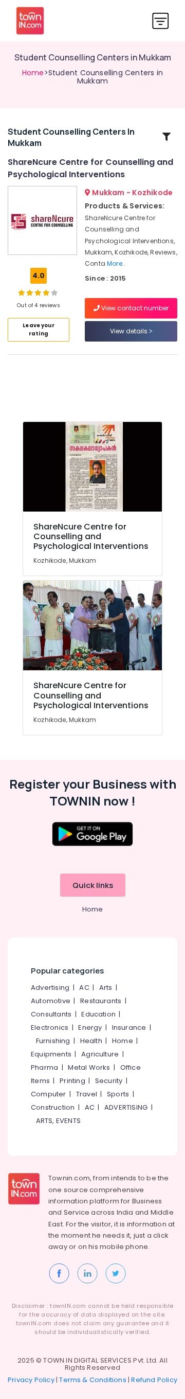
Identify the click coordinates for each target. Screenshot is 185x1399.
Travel (86, 1094)
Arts (106, 987)
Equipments (51, 1054)
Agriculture (100, 1054)
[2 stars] (54, 292)
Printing (72, 1081)
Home (33, 73)
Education (98, 1014)
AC (84, 987)
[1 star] (46, 292)
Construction (53, 1107)
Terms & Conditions (92, 1380)
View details (129, 331)
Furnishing (53, 1041)
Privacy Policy (31, 1380)
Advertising (50, 987)
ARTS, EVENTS (58, 1121)
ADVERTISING (125, 1107)
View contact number (134, 308)
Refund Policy (154, 1380)
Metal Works (89, 1067)
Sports (118, 1094)
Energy (90, 1027)
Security (109, 1081)
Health (91, 1041)
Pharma (44, 1067)
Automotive (50, 1001)
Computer (48, 1094)
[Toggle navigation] (160, 20)
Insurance (129, 1027)
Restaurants (100, 1001)
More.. (116, 263)
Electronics (49, 1027)
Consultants (51, 1014)
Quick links (92, 885)
